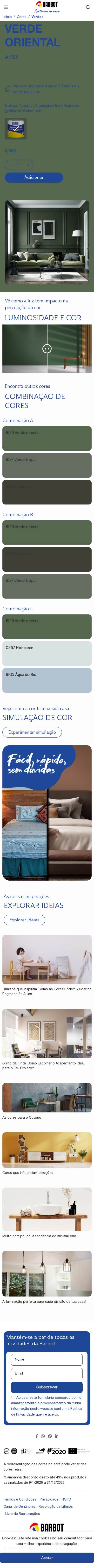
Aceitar (47, 1557)
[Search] (88, 7)
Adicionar (34, 177)
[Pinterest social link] (49, 1437)
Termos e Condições (20, 1499)
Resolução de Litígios (56, 1507)
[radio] (16, 128)
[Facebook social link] (37, 1437)
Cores (22, 17)
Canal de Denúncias (19, 1507)
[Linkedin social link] (56, 1437)
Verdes (37, 17)
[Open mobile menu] (6, 7)
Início (8, 17)
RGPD (66, 1499)
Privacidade (49, 1499)
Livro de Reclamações (22, 1514)
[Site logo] (47, 7)
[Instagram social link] (43, 1437)
